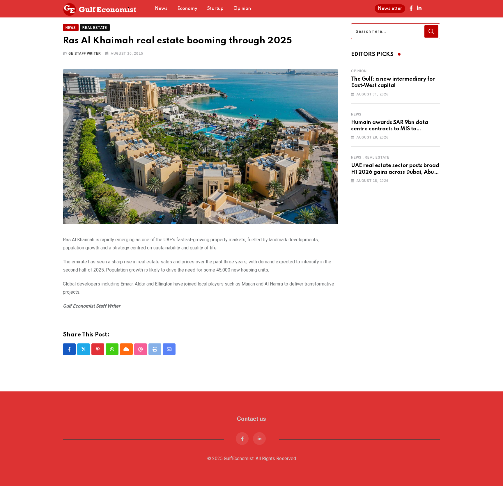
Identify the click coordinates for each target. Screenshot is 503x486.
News (161, 8)
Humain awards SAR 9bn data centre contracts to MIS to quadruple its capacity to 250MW (393, 129)
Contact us (251, 407)
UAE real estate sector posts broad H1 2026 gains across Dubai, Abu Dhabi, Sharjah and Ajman (395, 172)
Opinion (242, 8)
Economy (187, 8)
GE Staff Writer (84, 42)
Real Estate (377, 157)
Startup (215, 8)
